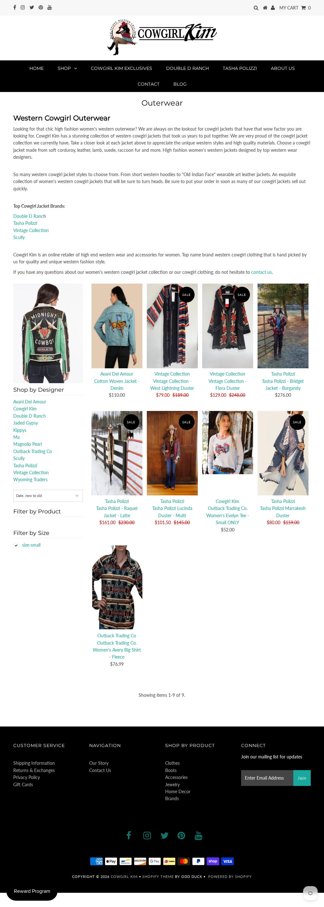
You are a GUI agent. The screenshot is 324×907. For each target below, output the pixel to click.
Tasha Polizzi (240, 68)
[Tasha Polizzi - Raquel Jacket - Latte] (116, 453)
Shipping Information (34, 763)
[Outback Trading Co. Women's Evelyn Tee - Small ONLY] (227, 443)
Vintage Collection (31, 230)
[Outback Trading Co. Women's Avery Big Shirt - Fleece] (116, 587)
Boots (171, 770)
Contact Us (100, 770)
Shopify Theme (158, 876)
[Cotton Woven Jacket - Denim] (116, 326)
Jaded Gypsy (25, 423)
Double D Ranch (187, 68)
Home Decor (177, 791)
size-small (31, 545)
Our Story (99, 763)
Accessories (176, 777)
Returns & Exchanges (34, 770)
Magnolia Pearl (27, 444)
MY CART (295, 7)
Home (36, 68)
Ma (16, 437)
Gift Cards (23, 784)
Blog (180, 84)
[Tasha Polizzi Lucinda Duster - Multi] (172, 453)
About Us (283, 68)
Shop (64, 68)
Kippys (19, 430)
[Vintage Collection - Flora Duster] (227, 326)
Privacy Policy (26, 777)
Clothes (172, 763)
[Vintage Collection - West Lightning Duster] (172, 326)
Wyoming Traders (30, 479)
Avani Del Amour (29, 401)
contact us (261, 272)
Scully (19, 237)
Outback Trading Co (32, 451)
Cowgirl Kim (25, 408)
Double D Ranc (28, 216)
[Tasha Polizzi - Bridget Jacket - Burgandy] (283, 326)
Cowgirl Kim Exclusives (121, 68)
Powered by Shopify (230, 876)
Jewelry (172, 784)
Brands (172, 798)
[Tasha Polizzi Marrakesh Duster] (283, 453)
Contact (148, 84)
